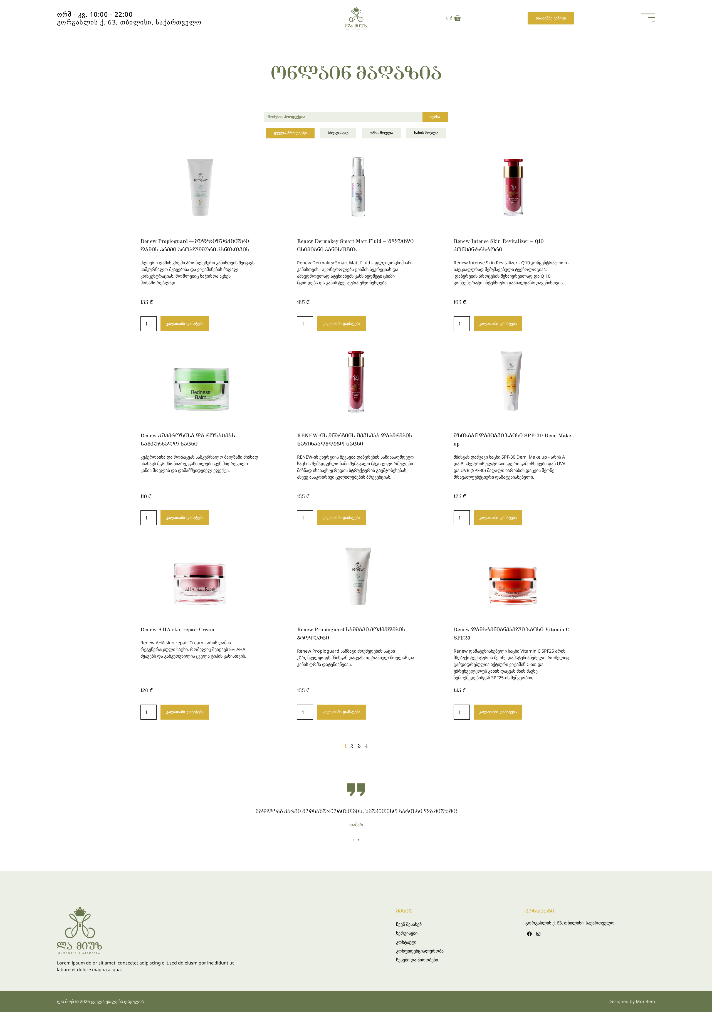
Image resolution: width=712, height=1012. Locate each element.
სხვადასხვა (338, 133)
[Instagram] (538, 934)
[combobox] (343, 117)
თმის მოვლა (381, 133)
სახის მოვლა (426, 133)
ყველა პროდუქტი (290, 133)
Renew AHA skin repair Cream (177, 629)
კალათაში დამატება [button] (185, 324)
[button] (353, 840)
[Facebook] (529, 934)
